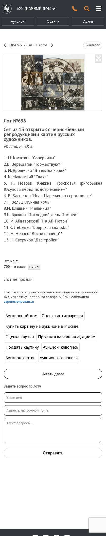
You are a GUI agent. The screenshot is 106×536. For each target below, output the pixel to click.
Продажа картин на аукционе (66, 337)
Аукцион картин (20, 357)
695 (17, 45)
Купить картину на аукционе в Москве (41, 326)
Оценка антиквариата (62, 315)
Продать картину (22, 347)
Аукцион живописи (60, 347)
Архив (88, 21)
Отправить (53, 453)
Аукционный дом (21, 315)
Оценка (53, 21)
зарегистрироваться (19, 301)
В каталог (93, 45)
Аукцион (18, 21)
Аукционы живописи (59, 357)
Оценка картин (19, 337)
